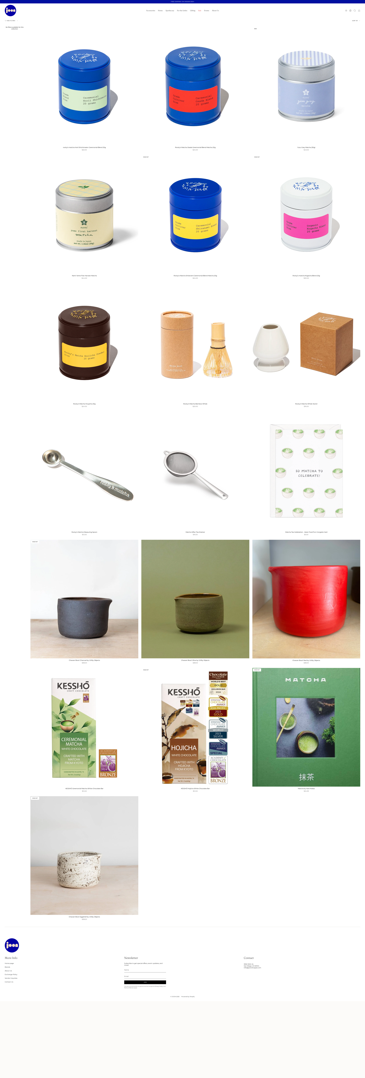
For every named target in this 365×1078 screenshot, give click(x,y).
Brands (7, 967)
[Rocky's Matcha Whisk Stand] (306, 342)
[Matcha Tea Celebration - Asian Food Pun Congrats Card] (306, 470)
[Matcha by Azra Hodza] (306, 727)
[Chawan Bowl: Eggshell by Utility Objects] (84, 855)
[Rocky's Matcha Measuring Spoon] (84, 470)
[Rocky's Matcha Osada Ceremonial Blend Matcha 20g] (195, 86)
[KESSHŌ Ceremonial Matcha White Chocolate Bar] (84, 727)
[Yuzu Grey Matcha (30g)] (306, 86)
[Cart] (359, 10)
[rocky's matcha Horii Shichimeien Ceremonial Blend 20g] (84, 86)
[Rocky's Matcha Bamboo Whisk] (195, 342)
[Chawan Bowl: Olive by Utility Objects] (195, 599)
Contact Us (9, 982)
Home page (9, 963)
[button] (151, 10)
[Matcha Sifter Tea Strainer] (195, 470)
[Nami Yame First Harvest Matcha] (84, 214)
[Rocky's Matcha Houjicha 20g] (84, 342)
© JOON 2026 (174, 996)
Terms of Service (129, 987)
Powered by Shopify (188, 996)
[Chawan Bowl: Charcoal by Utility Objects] (84, 599)
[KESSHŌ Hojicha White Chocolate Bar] (195, 727)
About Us (8, 971)
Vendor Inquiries (11, 978)
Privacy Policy (159, 986)
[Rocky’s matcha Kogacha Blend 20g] (306, 214)
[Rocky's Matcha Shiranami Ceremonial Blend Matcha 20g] (195, 214)
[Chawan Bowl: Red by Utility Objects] (306, 599)
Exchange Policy (11, 974)
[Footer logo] (12, 945)
